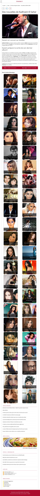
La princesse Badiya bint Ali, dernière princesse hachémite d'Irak (14, 419)
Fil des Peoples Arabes (8, 473)
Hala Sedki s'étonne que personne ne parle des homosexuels (13, 462)
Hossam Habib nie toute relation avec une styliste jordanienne (14, 431)
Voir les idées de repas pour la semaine (30, 448)
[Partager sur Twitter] (7, 8)
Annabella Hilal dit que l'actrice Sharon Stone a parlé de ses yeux (14, 464)
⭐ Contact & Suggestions (8, 481)
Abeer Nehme (5, 410)
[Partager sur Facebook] (3, 8)
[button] (1, 1)
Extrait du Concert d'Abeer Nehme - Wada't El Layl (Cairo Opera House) (15, 407)
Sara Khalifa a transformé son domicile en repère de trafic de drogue (15, 459)
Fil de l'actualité (7, 472)
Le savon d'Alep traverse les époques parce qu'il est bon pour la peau (15, 428)
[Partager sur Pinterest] (10, 8)
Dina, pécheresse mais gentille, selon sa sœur (11, 426)
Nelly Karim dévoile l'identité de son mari (10, 457)
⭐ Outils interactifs (7, 485)
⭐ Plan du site (6, 483)
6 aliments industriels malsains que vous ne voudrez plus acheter (14, 417)
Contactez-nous (14, 492)
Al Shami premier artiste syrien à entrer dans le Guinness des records (15, 412)
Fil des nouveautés (8, 474)
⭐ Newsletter (5, 482)
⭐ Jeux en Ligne (6, 486)
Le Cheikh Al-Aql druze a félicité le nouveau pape (11, 414)
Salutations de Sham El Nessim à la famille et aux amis (12, 421)
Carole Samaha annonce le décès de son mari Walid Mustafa (13, 455)
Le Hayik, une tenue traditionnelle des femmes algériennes (13, 424)
